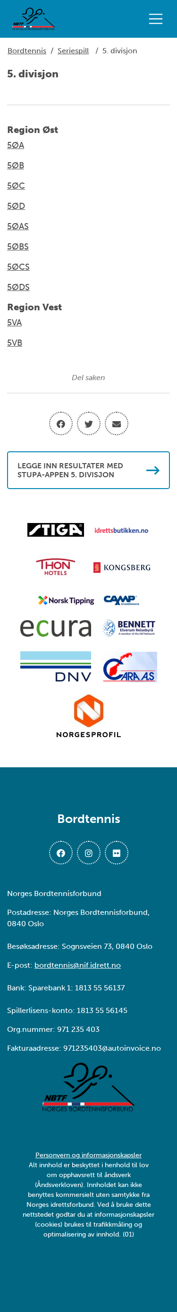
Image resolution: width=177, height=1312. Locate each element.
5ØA (15, 145)
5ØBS (18, 246)
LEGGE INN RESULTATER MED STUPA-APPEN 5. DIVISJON (70, 470)
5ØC (16, 186)
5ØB (15, 165)
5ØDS (18, 287)
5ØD (16, 206)
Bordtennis (27, 50)
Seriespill (73, 50)
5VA (14, 322)
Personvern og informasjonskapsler (88, 1155)
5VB (14, 343)
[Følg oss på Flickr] (116, 852)
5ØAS (18, 226)
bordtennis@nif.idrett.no (77, 965)
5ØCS (18, 267)
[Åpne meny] (158, 19)
